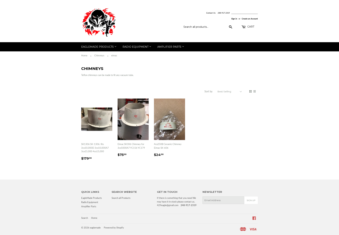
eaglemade (95, 228)
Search (84, 218)
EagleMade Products (97, 46)
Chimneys (99, 56)
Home (84, 56)
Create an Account (250, 19)
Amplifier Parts (169, 46)
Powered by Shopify (114, 228)
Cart (250, 26)
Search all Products (121, 198)
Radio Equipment (136, 46)
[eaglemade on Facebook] (254, 219)
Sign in (234, 19)
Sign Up (251, 200)
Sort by (208, 91)
